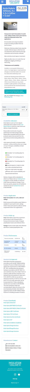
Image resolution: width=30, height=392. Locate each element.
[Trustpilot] (19, 374)
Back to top (14, 382)
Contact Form (17, 185)
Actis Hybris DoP (8, 320)
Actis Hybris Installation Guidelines (12, 322)
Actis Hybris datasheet (9, 302)
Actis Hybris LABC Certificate (11, 311)
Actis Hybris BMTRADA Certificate (13, 305)
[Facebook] (11, 374)
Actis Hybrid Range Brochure (11, 328)
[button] (14, 24)
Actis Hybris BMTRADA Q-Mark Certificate (15, 308)
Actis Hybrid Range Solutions (11, 331)
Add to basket (13, 114)
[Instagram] (15, 374)
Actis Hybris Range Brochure (11, 325)
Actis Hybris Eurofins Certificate (12, 317)
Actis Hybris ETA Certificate (11, 314)
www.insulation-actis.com (13, 345)
